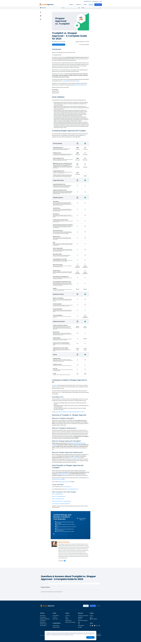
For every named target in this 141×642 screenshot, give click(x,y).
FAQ (79, 623)
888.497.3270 (88, 1)
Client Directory (81, 625)
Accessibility (94, 618)
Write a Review (95, 1)
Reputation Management (45, 618)
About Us (80, 618)
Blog (79, 622)
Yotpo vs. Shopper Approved (57, 493)
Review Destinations (74, 457)
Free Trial (86, 605)
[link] (40, 12)
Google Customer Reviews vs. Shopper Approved (61, 501)
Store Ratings (42, 615)
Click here (51, 634)
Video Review (42, 620)
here (62, 634)
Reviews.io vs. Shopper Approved (58, 496)
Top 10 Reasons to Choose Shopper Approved (61, 503)
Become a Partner (56, 627)
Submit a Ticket (68, 620)
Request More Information (70, 622)
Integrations (80, 617)
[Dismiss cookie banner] (95, 632)
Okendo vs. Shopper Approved (58, 498)
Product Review (43, 617)
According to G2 (55, 385)
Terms (91, 617)
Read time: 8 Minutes (84, 44)
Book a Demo (98, 4)
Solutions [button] (71, 4)
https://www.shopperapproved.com (71, 489)
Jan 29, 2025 (62, 41)
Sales (66, 617)
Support (66, 618)
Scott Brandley (56, 41)
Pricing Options (56, 615)
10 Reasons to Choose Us (83, 615)
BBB (69, 80)
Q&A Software (42, 622)
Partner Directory (56, 625)
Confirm (90, 637)
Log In (100, 1)
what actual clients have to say (62, 473)
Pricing (85, 4)
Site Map (80, 627)
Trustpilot (77, 80)
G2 (62, 80)
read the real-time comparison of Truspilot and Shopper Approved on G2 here (70, 411)
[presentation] (79, 7)
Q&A (78, 446)
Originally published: (82, 41)
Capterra (64, 80)
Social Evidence (43, 625)
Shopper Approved (77, 84)
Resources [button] (78, 4)
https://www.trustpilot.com (66, 486)
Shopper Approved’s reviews (63, 481)
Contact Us (67, 615)
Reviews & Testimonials (82, 620)
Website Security (43, 623)
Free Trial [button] (91, 4)
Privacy (91, 615)
